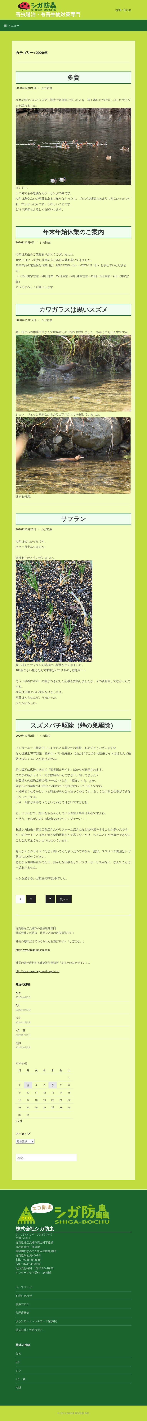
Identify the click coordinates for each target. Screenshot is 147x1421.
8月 (18, 1005)
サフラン (73, 518)
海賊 (18, 1043)
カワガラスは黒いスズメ (73, 309)
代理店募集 (22, 1312)
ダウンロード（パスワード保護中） (37, 1321)
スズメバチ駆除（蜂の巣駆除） (73, 725)
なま (18, 993)
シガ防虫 (46, 88)
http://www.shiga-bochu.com (33, 950)
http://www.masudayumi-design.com (37, 971)
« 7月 (19, 1120)
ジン (18, 1018)
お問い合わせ (123, 10)
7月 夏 (20, 1030)
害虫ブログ (22, 1304)
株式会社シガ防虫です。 (30, 1330)
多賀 (73, 77)
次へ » (64, 899)
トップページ (24, 1287)
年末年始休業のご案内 (73, 232)
